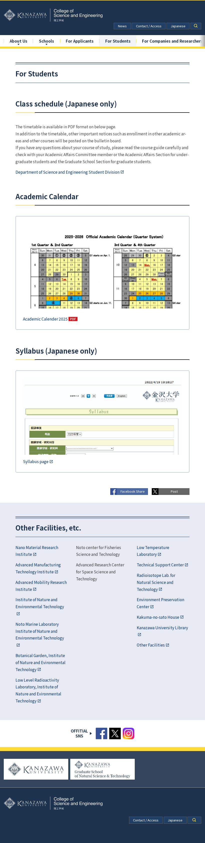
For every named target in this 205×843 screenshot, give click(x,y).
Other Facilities (151, 645)
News (122, 26)
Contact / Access (149, 26)
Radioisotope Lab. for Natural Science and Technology (156, 582)
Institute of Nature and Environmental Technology (40, 603)
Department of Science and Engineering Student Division (68, 172)
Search (195, 26)
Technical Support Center (160, 564)
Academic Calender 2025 (45, 319)
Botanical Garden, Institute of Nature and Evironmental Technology (41, 662)
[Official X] (115, 733)
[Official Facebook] (101, 733)
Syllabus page (35, 461)
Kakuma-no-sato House (158, 617)
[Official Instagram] (128, 733)
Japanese (178, 26)
